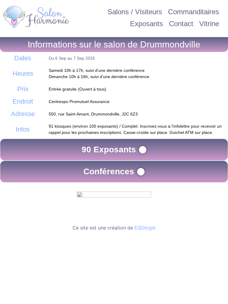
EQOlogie (145, 228)
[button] (114, 149)
